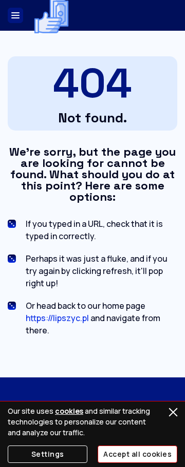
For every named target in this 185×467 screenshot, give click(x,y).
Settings (47, 454)
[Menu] (15, 15)
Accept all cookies (137, 454)
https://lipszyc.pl (57, 318)
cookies (69, 411)
